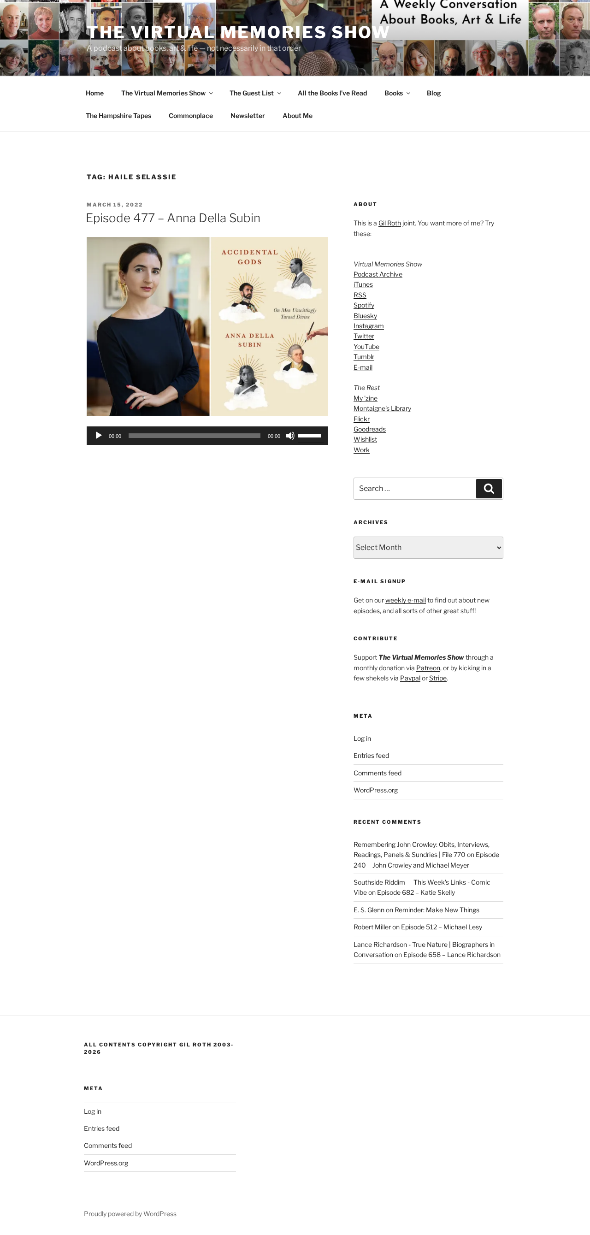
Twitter (364, 336)
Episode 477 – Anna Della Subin (173, 218)
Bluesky (365, 315)
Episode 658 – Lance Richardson (452, 954)
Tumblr (364, 356)
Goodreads (370, 429)
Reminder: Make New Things (437, 910)
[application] (207, 435)
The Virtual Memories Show (239, 32)
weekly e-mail (405, 600)
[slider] (311, 434)
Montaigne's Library (382, 408)
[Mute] (290, 435)
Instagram (369, 326)
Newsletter (247, 115)
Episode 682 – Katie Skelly (416, 892)
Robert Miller (372, 927)
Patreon (428, 668)
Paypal (410, 678)
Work (362, 450)
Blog (434, 93)
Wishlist (365, 439)
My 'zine (366, 398)
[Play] (98, 435)
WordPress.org (376, 790)
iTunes (363, 284)
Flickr (362, 419)
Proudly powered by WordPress (130, 1213)
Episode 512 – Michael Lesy (441, 927)
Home (95, 93)
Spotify (364, 305)
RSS (360, 295)
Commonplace (191, 115)
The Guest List (252, 93)
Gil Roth (389, 223)
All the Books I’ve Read (332, 93)
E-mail (363, 367)
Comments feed (377, 773)
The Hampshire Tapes (118, 115)
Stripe (438, 678)
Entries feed (371, 755)
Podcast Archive (378, 274)
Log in (362, 738)
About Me (298, 115)
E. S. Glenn (369, 910)
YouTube (366, 346)
